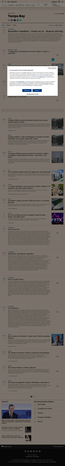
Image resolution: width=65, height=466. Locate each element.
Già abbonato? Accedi (32, 94)
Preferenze (27, 90)
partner (53, 81)
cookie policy (42, 76)
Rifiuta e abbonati (52, 68)
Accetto (37, 90)
